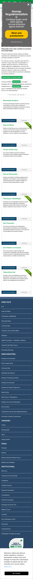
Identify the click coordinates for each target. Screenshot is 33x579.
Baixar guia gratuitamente (16, 34)
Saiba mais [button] (7, 566)
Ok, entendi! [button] (16, 573)
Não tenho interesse (16, 42)
